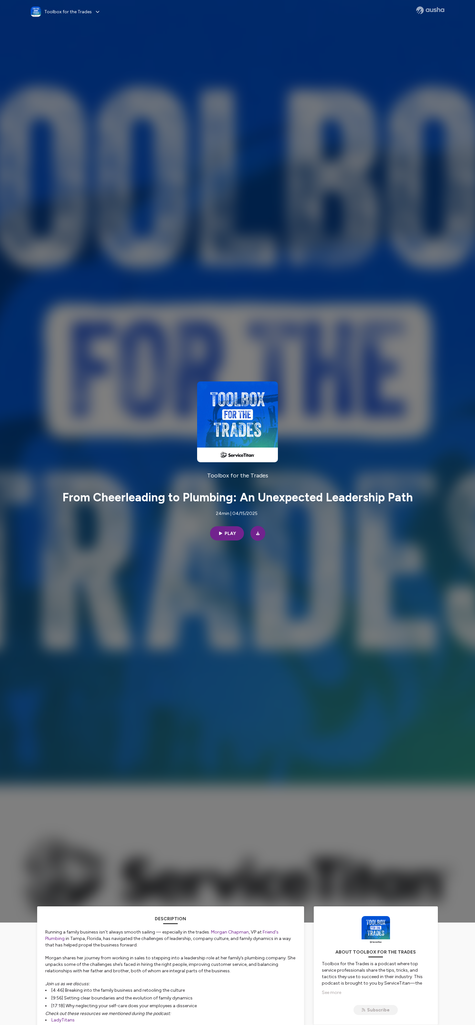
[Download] (257, 533)
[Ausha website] (430, 10)
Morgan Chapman (230, 932)
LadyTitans (63, 1020)
